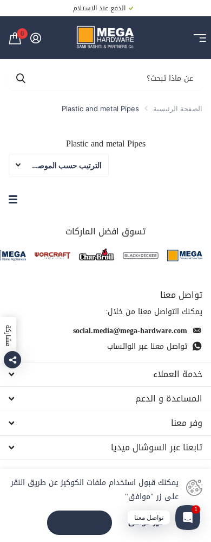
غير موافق (145, 522)
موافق (80, 522)
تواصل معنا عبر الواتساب (147, 346)
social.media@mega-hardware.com (130, 330)
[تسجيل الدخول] (35, 38)
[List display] (13, 200)
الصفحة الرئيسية (177, 108)
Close (105, 374)
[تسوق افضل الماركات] (184, 255)
